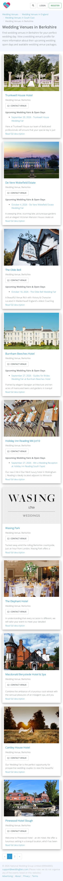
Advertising (7, 876)
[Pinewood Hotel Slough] (31, 798)
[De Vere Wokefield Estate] (31, 160)
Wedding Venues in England (35, 14)
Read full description (15, 133)
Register (55, 5)
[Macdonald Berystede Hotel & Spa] (31, 651)
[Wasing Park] (31, 505)
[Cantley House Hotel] (31, 725)
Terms (35, 876)
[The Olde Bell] (31, 247)
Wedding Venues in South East (20, 17)
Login (42, 5)
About (18, 876)
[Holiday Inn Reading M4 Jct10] (31, 418)
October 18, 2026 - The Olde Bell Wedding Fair (33, 291)
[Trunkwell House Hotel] (31, 72)
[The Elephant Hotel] (31, 578)
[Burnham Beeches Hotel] (31, 331)
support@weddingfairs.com (15, 869)
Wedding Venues (10, 14)
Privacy (26, 876)
